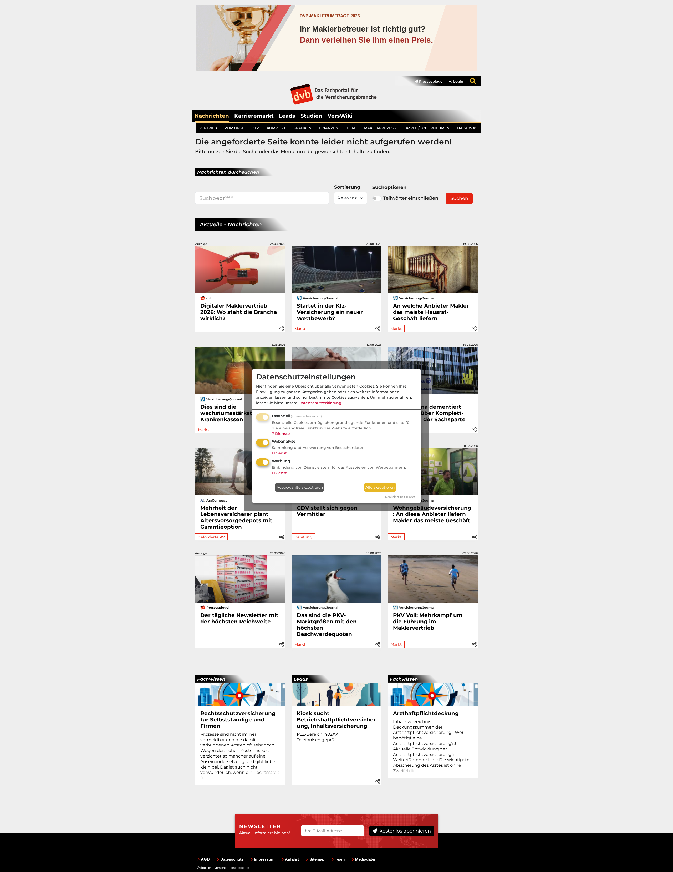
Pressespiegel (430, 81)
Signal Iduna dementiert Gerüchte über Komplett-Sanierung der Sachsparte (429, 413)
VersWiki (340, 116)
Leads (287, 116)
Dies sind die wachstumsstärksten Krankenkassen (229, 413)
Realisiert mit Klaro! (400, 497)
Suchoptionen (389, 187)
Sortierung (347, 187)
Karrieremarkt (254, 116)
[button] (281, 327)
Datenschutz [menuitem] (231, 859)
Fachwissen (211, 679)
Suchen (459, 198)
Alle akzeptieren (380, 487)
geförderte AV (211, 537)
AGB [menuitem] (205, 859)
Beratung (303, 537)
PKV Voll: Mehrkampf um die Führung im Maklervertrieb (427, 621)
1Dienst (279, 453)
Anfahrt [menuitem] (292, 859)
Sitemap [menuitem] (316, 859)
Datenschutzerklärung (320, 402)
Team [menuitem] (340, 859)
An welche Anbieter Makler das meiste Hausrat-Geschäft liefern (431, 312)
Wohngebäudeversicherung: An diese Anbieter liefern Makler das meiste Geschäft (432, 514)
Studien (311, 116)
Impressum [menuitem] (264, 859)
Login (457, 81)
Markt (299, 328)
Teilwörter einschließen (410, 198)
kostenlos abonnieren (404, 831)
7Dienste (281, 433)
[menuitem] (426, 81)
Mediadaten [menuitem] (365, 859)
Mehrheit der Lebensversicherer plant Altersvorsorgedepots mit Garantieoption (236, 517)
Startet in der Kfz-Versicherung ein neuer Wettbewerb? (330, 312)
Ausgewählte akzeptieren (300, 487)
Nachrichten (212, 116)
